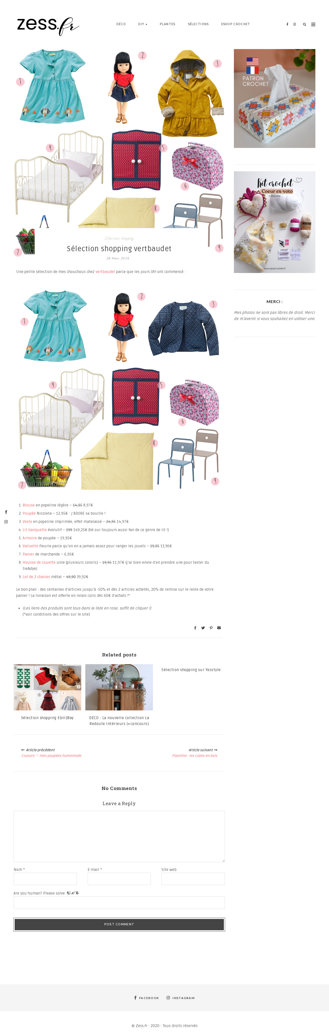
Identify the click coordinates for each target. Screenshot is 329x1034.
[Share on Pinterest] (211, 628)
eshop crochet (235, 24)
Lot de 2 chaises (36, 577)
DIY (141, 24)
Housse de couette (39, 562)
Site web (169, 869)
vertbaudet (106, 271)
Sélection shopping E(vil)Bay (47, 718)
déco (121, 24)
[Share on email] (219, 628)
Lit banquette (35, 530)
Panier (29, 554)
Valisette (31, 546)
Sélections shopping (119, 238)
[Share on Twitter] (203, 628)
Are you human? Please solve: (40, 893)
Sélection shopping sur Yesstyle (191, 670)
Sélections (198, 24)
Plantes (167, 24)
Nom (19, 869)
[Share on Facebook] (195, 628)
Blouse (29, 505)
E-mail (95, 869)
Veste (28, 521)
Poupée (30, 513)
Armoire (30, 538)
